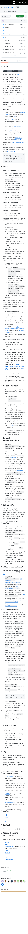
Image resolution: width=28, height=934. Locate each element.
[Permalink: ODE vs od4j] (1, 505)
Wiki (15, 116)
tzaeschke (6, 7)
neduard (7, 855)
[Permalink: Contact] (1, 825)
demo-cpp (7, 34)
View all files (14, 56)
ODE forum (11, 119)
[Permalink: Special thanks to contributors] (1, 834)
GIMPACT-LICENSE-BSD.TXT (12, 49)
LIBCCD (7, 794)
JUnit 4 (7, 818)
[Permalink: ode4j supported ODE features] (1, 523)
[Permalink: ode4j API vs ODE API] (1, 609)
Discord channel (18, 126)
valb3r (7, 842)
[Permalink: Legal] (1, 751)
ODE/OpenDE (9, 776)
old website (18, 137)
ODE (17, 74)
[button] (24, 155)
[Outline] (26, 60)
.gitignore (7, 40)
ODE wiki (20, 470)
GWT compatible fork (18, 142)
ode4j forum (11, 131)
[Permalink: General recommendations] (1, 439)
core (6, 30)
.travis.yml (7, 43)
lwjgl (11, 425)
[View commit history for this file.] (24, 21)
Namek (7, 857)
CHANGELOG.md (9, 46)
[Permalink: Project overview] (1, 386)
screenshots (17, 139)
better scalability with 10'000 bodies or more (14, 328)
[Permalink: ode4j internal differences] (1, 711)
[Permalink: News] (1, 166)
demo (6, 37)
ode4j (13, 7)
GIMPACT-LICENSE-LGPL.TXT (12, 53)
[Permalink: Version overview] (1, 726)
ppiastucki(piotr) (10, 846)
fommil (7, 850)
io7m (6, 844)
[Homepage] (14, 2)
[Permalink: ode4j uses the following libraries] (1, 811)
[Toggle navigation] (2, 2)
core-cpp (7, 27)
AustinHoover (9, 859)
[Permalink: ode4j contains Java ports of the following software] (1, 772)
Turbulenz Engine (10, 802)
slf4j (6, 821)
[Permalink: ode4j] (1, 66)
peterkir (7, 852)
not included (11, 151)
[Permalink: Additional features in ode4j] (1, 567)
